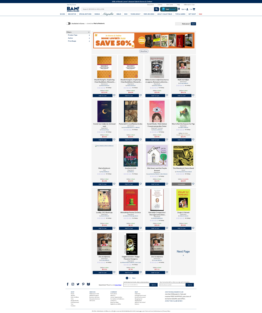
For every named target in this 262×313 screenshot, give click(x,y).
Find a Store (113, 293)
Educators (150, 4)
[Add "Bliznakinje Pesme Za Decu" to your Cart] (130, 228)
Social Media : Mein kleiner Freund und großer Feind (157, 125)
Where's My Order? (140, 302)
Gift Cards (169, 4)
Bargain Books (75, 300)
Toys (72, 304)
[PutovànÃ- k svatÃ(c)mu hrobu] (130, 111)
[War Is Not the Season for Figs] (183, 111)
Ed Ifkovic (131, 171)
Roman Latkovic (157, 85)
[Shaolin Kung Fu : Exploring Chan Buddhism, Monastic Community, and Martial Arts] (104, 67)
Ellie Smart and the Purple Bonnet (157, 169)
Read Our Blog (114, 302)
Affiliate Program (94, 295)
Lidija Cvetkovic (184, 127)
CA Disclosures (158, 311)
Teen (72, 299)
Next (134, 278)
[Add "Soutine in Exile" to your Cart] (130, 184)
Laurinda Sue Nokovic (154, 174)
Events (160, 4)
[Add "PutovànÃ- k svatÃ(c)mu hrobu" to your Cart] (130, 139)
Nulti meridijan (183, 80)
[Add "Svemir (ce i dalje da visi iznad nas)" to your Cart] (104, 139)
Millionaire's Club (189, 4)
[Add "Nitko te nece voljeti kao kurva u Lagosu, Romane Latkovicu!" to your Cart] (157, 95)
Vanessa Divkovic (157, 130)
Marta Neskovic (105, 85)
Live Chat (118, 285)
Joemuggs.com (140, 311)
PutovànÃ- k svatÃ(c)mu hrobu (130, 124)
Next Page (183, 253)
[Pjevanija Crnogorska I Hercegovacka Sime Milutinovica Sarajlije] (157, 200)
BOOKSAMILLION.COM (128, 311)
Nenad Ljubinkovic (158, 218)
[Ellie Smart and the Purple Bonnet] (157, 155)
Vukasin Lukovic (184, 216)
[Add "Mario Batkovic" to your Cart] (104, 184)
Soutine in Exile (130, 168)
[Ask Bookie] (169, 9)
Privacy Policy (166, 311)
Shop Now (143, 51)
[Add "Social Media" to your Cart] (157, 139)
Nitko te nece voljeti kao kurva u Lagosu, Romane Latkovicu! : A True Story (157, 81)
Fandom (73, 306)
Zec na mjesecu (104, 257)
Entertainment (75, 302)
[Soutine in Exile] (130, 155)
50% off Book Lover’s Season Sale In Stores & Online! (132, 1)
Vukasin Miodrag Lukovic (131, 216)
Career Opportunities (116, 297)
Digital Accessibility (115, 304)
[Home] (73, 9)
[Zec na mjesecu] (104, 244)
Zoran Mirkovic (105, 216)
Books (72, 293)
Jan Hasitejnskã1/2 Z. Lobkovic (131, 127)
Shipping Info (138, 300)
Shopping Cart (138, 299)
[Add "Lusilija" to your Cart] (104, 228)
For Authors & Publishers (117, 299)
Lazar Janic (138, 262)
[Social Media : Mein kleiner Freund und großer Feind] (157, 111)
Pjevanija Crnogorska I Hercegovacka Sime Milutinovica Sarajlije (157, 213)
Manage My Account (140, 295)
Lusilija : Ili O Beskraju (104, 212)
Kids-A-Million (75, 297)
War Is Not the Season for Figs (183, 124)
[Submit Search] (156, 9)
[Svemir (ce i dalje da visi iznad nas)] (104, 111)
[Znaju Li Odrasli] (183, 200)
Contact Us (113, 300)
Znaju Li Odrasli (183, 212)
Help (178, 4)
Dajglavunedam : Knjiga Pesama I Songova (130, 258)
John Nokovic (164, 174)
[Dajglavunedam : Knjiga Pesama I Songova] (130, 244)
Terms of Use (149, 311)
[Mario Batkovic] (104, 155)
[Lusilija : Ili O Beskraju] (104, 200)
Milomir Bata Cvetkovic (128, 262)
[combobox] (121, 9)
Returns (137, 304)
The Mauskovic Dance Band (183, 168)
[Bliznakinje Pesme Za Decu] (130, 200)
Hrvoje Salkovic (184, 83)
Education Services (94, 299)
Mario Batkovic (104, 168)
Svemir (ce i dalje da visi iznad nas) (104, 125)
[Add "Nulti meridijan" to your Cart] (183, 95)
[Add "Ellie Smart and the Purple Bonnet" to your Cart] (157, 184)
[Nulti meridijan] (183, 67)
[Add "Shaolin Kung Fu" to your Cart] (104, 95)
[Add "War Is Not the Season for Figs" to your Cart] (183, 139)
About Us (112, 295)
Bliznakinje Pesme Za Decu (131, 212)
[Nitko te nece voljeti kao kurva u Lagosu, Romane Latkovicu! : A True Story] (157, 67)
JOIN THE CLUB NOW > (174, 301)
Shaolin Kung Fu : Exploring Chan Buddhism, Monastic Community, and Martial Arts (104, 81)
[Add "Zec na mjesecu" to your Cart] (104, 272)
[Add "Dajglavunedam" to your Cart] (130, 272)
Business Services (94, 297)
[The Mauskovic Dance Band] (183, 155)
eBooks (73, 295)
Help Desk (137, 293)
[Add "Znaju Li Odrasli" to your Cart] (183, 228)
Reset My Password (140, 297)
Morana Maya (105, 130)
